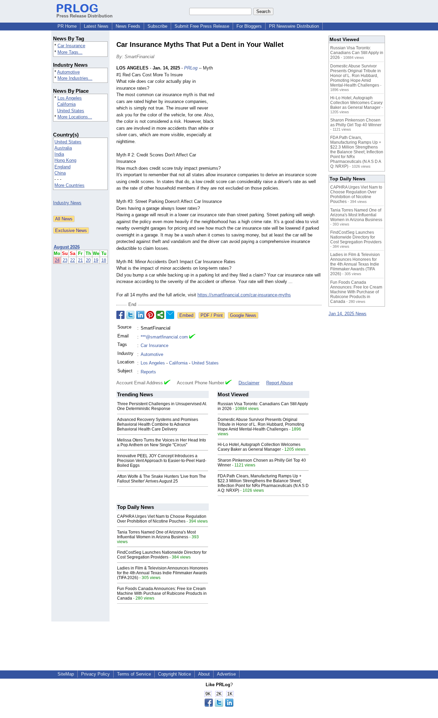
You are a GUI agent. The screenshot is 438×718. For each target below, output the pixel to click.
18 (103, 260)
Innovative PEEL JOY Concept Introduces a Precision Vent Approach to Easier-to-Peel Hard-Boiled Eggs (161, 460)
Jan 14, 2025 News (347, 313)
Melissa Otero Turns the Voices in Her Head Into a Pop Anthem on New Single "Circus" (161, 442)
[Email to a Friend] (170, 315)
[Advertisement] (270, 115)
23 (65, 260)
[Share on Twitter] (130, 315)
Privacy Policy (95, 674)
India (59, 154)
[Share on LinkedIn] (140, 315)
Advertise (226, 674)
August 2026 (67, 246)
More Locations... (74, 116)
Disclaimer (249, 382)
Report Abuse (279, 382)
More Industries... (74, 78)
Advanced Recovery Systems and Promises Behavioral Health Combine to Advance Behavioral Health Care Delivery (157, 424)
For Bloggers (249, 26)
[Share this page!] (219, 705)
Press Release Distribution (84, 15)
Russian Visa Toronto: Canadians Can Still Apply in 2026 (356, 53)
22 (72, 260)
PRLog (190, 67)
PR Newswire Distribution (294, 26)
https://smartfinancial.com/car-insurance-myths (244, 294)
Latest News (96, 26)
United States (70, 110)
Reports (148, 371)
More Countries (69, 185)
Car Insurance (71, 45)
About (204, 674)
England (62, 166)
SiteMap (65, 674)
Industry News (67, 202)
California (66, 104)
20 (88, 260)
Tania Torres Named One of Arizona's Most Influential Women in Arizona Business (156, 534)
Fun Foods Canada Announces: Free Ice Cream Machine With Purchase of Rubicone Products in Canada (162, 593)
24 (57, 260)
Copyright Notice (174, 674)
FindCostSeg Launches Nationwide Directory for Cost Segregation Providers (162, 555)
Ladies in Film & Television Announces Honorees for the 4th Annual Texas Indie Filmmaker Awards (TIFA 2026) (162, 573)
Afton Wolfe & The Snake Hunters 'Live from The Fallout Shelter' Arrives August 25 (161, 479)
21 (80, 260)
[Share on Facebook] (120, 315)
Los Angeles (69, 98)
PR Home (67, 26)
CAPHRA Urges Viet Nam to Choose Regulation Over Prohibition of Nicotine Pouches (161, 519)
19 (95, 260)
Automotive (68, 72)
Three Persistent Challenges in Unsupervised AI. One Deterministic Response (162, 406)
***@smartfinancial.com (164, 336)
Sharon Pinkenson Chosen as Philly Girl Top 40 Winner (356, 122)
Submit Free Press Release (202, 26)
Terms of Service (134, 674)
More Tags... (69, 52)
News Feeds (128, 26)
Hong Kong (65, 160)
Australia (63, 148)
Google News (243, 315)
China (60, 173)
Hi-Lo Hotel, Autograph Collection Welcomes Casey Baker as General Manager (259, 447)
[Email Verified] (192, 337)
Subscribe (157, 26)
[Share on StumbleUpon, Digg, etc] (160, 315)
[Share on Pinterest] (150, 315)
